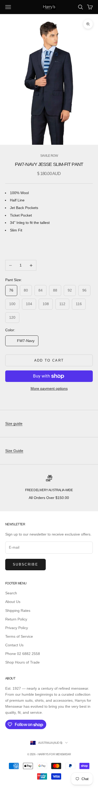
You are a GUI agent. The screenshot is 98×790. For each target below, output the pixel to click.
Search (11, 593)
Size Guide (14, 451)
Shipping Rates (17, 610)
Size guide (13, 423)
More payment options (49, 388)
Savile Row (49, 156)
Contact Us (14, 645)
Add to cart (49, 360)
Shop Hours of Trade (22, 662)
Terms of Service (19, 636)
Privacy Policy (16, 628)
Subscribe (25, 564)
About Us (12, 602)
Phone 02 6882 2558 (22, 654)
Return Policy (16, 619)
